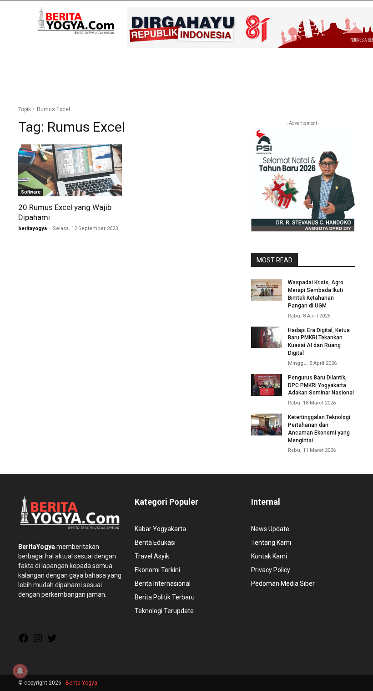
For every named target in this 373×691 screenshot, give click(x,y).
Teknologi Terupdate (164, 610)
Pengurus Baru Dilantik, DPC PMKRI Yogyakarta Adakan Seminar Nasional (321, 385)
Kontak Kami (269, 556)
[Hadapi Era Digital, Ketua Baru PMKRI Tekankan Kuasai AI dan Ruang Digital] (266, 337)
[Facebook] (23, 641)
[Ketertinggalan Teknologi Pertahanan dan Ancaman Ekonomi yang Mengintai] (266, 424)
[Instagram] (37, 641)
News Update (270, 528)
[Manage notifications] (20, 671)
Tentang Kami (271, 542)
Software (30, 192)
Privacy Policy (270, 569)
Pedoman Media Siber (283, 583)
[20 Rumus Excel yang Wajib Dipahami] (70, 170)
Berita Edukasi (155, 542)
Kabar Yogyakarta (160, 528)
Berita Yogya (81, 683)
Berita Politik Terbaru (165, 597)
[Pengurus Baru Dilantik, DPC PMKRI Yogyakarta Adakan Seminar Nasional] (266, 385)
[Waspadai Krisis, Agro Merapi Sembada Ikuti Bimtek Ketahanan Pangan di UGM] (266, 290)
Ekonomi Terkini (157, 569)
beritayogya (32, 228)
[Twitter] (51, 641)
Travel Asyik (152, 556)
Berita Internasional (163, 583)
